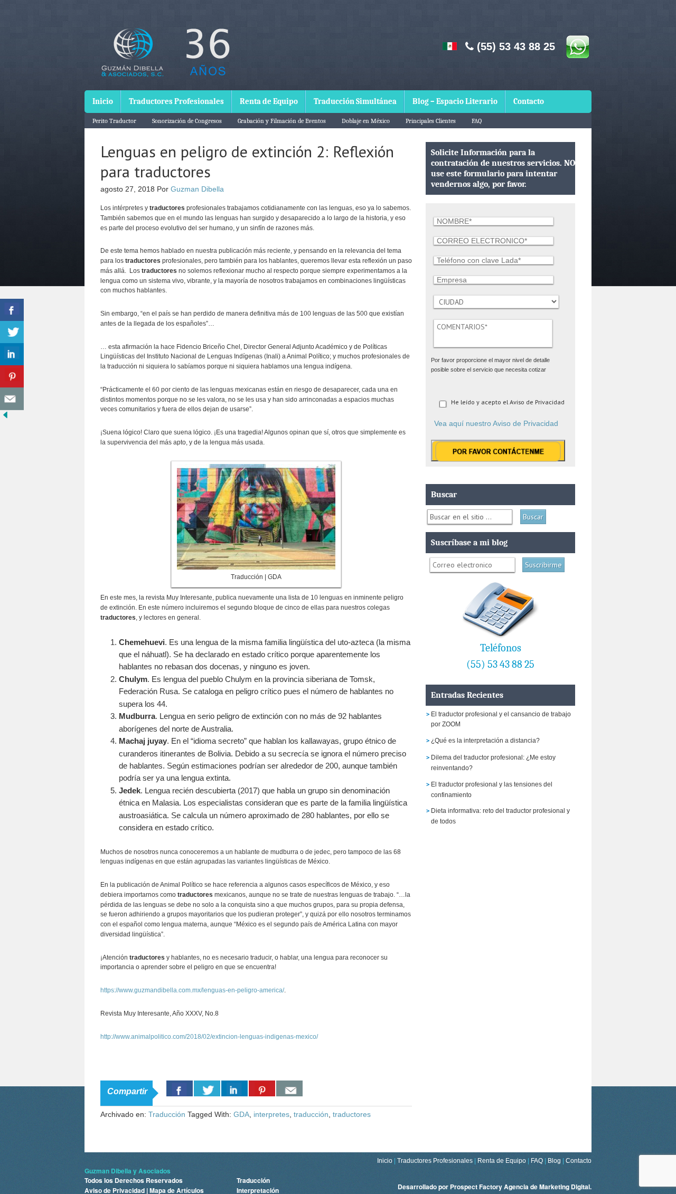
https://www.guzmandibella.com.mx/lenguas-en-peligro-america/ (192, 990)
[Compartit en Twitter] (12, 332)
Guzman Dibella (197, 189)
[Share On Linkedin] (234, 1088)
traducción (311, 1114)
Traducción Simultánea (355, 101)
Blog (554, 1160)
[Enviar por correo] (12, 398)
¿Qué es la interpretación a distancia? (485, 740)
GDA (241, 1114)
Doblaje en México (366, 121)
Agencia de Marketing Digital (547, 1186)
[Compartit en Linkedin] (12, 354)
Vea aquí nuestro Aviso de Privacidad (496, 423)
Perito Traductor (114, 121)
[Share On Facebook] (179, 1088)
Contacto (528, 101)
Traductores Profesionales (176, 101)
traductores (352, 1114)
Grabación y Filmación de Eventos (282, 121)
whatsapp (577, 46)
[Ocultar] (5, 417)
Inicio (102, 101)
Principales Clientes (431, 121)
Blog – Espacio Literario (454, 101)
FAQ (477, 121)
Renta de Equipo (269, 101)
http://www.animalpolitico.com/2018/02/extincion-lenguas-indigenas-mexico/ (209, 1036)
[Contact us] (289, 1088)
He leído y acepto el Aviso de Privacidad (508, 402)
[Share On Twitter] (207, 1088)
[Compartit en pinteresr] (12, 376)
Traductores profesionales (163, 60)
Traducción (166, 1114)
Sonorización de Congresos (187, 121)
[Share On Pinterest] (262, 1088)
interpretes (271, 1114)
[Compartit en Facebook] (12, 310)
